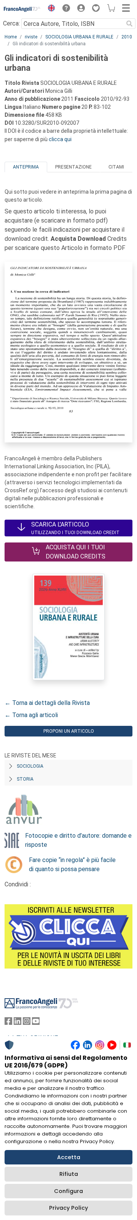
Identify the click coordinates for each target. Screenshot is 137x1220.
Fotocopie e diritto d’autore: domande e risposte (78, 840)
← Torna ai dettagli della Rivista (47, 702)
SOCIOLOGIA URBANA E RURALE (79, 37)
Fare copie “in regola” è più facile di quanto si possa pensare (72, 864)
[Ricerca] (129, 23)
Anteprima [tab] (26, 167)
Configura (68, 1191)
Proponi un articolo (68, 731)
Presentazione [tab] (73, 167)
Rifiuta (68, 1174)
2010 (126, 37)
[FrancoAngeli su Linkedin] (17, 1022)
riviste (31, 37)
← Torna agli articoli (31, 715)
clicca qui (60, 139)
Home (11, 37)
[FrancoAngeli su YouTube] (36, 1022)
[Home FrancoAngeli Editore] (22, 9)
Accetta (68, 1157)
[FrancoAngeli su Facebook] (8, 1022)
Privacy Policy (68, 1208)
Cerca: (11, 23)
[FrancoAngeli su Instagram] (26, 1022)
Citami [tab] (116, 167)
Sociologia (30, 766)
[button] (49, 9)
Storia (25, 779)
